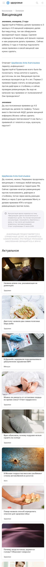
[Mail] (8, 3)
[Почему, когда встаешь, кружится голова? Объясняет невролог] (23, 541)
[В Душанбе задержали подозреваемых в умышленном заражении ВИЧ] (23, 351)
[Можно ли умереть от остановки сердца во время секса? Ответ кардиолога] (23, 389)
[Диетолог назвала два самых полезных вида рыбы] (23, 313)
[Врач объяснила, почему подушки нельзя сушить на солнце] (23, 427)
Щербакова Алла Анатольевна (25, 63)
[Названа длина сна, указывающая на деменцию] (23, 275)
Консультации (7, 11)
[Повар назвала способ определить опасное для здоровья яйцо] (23, 503)
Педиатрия (20, 11)
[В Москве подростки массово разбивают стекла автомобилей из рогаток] (23, 465)
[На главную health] (16, 3)
